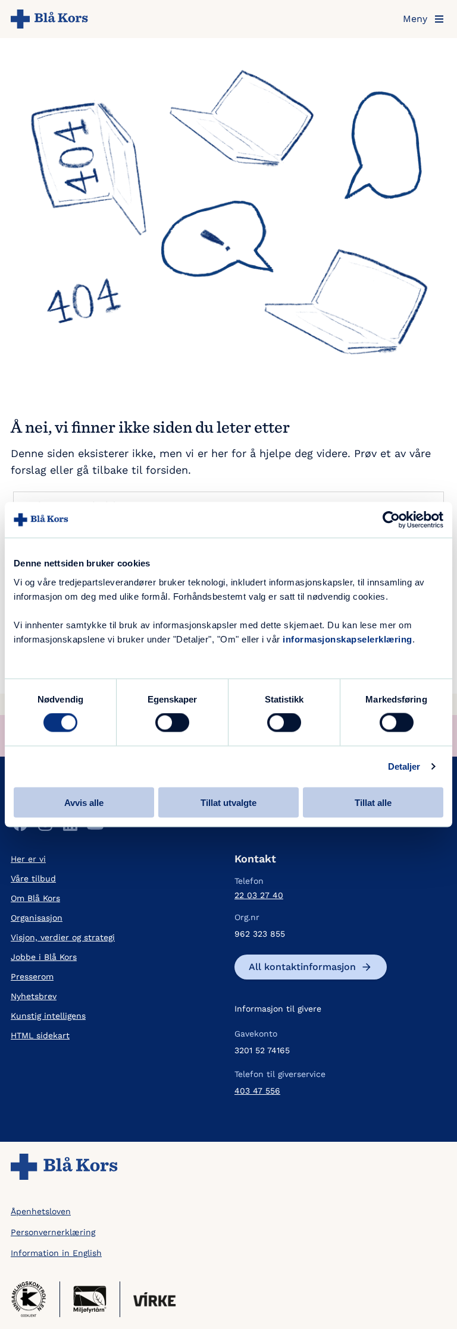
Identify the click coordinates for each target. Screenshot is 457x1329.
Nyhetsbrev (34, 996)
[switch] (172, 722)
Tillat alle (373, 802)
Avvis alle (84, 802)
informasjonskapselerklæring (347, 639)
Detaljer (404, 766)
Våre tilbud (33, 878)
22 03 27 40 (258, 895)
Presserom (32, 976)
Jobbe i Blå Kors (44, 957)
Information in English (56, 1253)
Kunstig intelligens (48, 1016)
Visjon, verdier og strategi (63, 937)
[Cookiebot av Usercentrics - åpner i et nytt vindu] (391, 520)
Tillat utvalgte (228, 802)
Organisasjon (36, 917)
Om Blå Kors (35, 898)
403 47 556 (257, 1090)
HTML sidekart (40, 1035)
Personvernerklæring (53, 1232)
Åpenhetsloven (41, 1211)
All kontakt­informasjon (302, 966)
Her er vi (28, 859)
